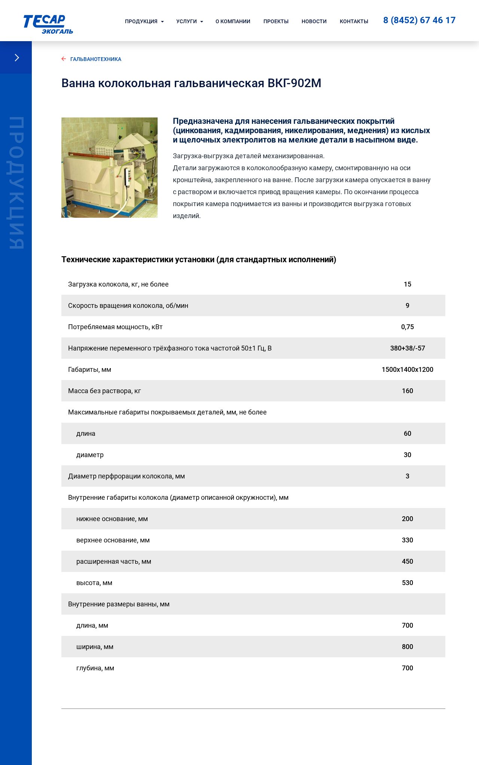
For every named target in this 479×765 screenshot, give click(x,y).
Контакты (354, 21)
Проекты (276, 21)
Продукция (141, 21)
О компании (233, 21)
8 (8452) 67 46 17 (419, 20)
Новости (314, 21)
